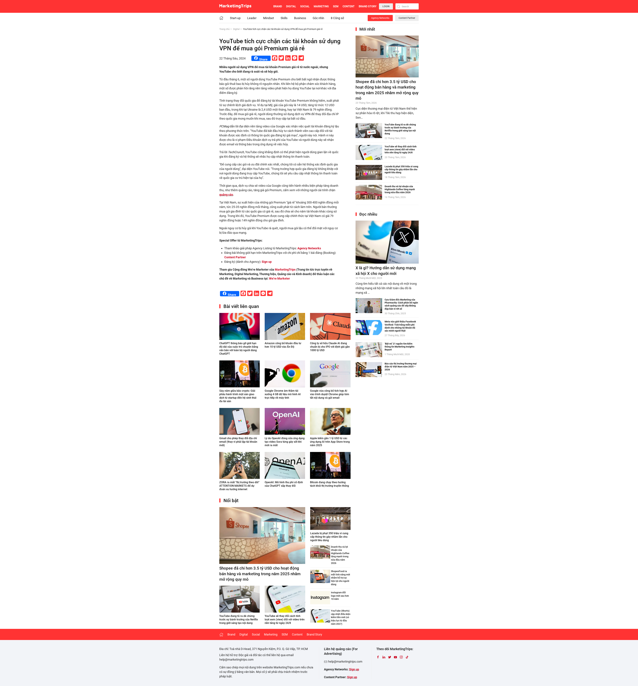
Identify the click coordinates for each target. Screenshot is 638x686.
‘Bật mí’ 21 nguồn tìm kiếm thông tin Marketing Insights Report (399, 346)
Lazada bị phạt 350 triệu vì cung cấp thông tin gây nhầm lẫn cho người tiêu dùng (329, 537)
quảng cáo (226, 194)
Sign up (354, 669)
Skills (284, 18)
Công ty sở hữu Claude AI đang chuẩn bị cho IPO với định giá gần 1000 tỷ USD (330, 347)
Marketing (321, 6)
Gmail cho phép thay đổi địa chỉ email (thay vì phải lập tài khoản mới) (238, 442)
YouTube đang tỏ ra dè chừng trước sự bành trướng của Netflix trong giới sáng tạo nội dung (238, 619)
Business (300, 18)
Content (349, 6)
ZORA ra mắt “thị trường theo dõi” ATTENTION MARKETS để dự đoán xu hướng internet (239, 486)
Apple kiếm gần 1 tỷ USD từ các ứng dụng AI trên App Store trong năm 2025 (330, 442)
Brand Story (367, 6)
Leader (252, 18)
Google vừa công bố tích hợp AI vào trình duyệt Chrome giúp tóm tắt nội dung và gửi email (329, 394)
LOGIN (385, 6)
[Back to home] (235, 6)
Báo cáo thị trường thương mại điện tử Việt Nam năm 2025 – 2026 (401, 366)
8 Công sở (337, 18)
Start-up (235, 18)
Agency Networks (380, 18)
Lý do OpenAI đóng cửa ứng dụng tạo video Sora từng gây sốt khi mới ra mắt (285, 442)
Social (305, 6)
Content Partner (407, 18)
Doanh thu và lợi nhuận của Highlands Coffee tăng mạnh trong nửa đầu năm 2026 (400, 189)
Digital (291, 6)
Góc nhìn (318, 18)
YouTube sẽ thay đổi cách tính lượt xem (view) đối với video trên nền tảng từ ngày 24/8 (285, 619)
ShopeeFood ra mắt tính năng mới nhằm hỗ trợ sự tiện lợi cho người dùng (340, 578)
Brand (277, 6)
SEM (335, 6)
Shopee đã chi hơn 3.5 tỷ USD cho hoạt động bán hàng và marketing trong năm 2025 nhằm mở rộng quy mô (260, 574)
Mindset (268, 18)
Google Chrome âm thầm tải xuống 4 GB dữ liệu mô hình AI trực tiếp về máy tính (283, 394)
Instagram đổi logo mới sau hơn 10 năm (340, 595)
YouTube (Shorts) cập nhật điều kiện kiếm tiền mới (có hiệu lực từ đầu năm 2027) (340, 617)
